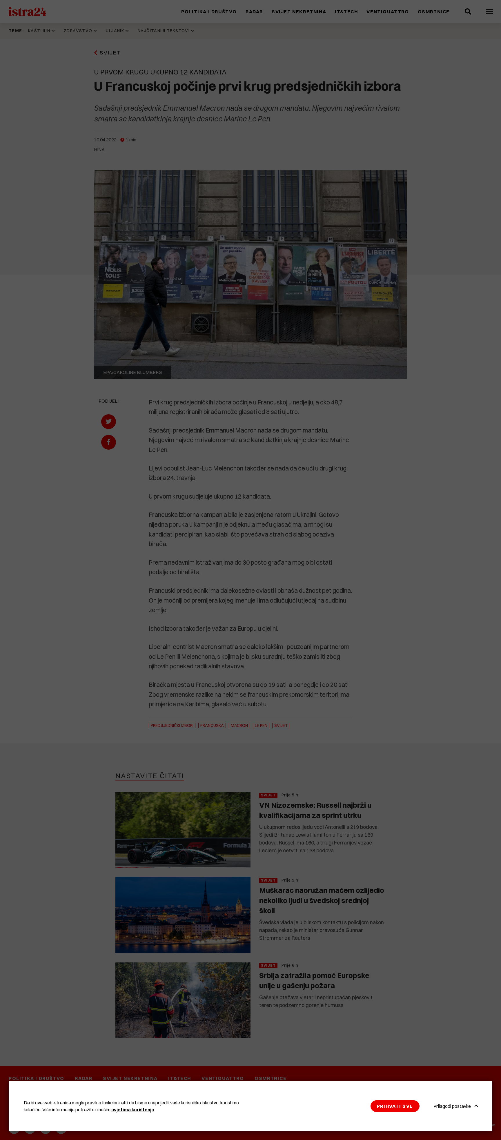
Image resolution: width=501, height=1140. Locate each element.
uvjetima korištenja (132, 1109)
